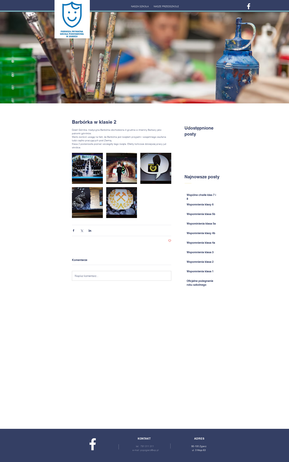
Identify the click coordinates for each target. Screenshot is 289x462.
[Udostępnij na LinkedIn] (89, 230)
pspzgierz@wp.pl (149, 450)
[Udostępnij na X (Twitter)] (81, 230)
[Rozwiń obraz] (87, 168)
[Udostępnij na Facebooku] (73, 230)
